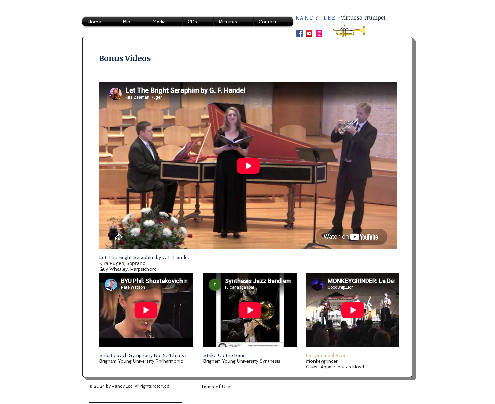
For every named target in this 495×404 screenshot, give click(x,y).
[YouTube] (309, 33)
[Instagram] (319, 33)
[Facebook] (299, 33)
